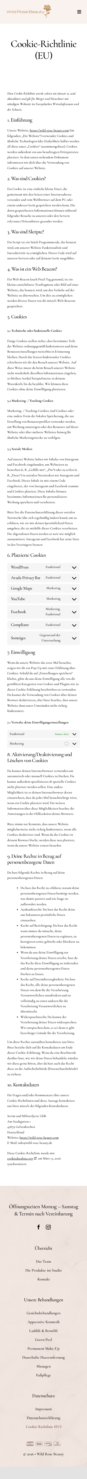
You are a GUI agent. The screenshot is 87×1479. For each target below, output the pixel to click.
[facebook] (38, 1227)
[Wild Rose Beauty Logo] (29, 6)
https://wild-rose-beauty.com (49, 130)
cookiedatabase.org (20, 1158)
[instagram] (48, 1227)
